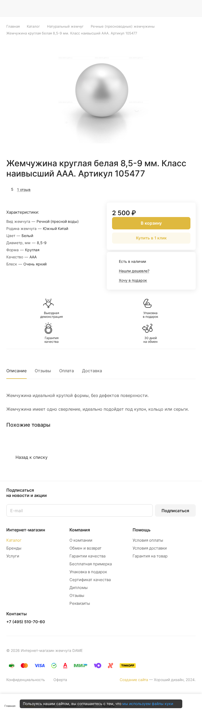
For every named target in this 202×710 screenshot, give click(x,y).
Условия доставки (150, 548)
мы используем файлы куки (147, 703)
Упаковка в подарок (150, 315)
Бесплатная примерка (90, 563)
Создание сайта (134, 679)
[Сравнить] (179, 188)
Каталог (14, 540)
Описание (16, 370)
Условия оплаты (148, 540)
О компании (80, 540)
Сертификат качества (90, 579)
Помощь (141, 529)
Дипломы (78, 587)
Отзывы (43, 370)
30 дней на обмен (150, 340)
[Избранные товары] (178, 8)
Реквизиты (79, 603)
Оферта (60, 679)
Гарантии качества (87, 555)
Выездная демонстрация (51, 315)
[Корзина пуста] (192, 8)
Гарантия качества (51, 340)
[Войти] (151, 8)
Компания (79, 529)
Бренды (13, 548)
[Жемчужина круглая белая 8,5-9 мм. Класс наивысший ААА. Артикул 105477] (102, 97)
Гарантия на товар (150, 555)
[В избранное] (166, 188)
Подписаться (175, 510)
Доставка (92, 370)
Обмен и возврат (85, 548)
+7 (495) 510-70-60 (25, 622)
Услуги (12, 555)
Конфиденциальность (25, 679)
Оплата (66, 370)
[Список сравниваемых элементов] (165, 8)
